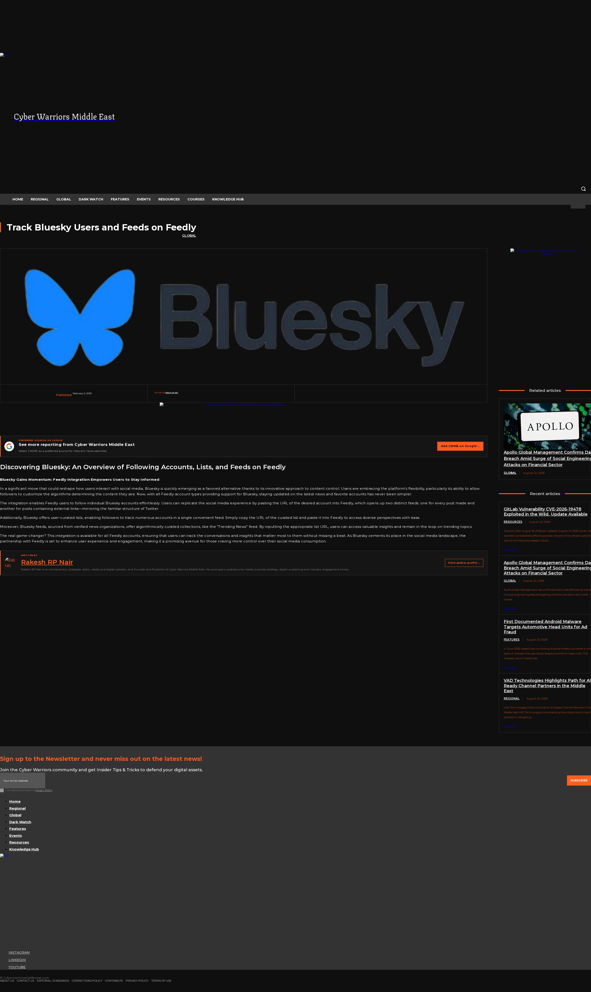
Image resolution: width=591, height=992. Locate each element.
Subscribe (579, 780)
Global (189, 235)
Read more (510, 549)
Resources (513, 521)
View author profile (464, 562)
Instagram (19, 952)
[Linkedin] (426, 396)
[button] (295, 188)
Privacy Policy (44, 790)
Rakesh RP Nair (171, 393)
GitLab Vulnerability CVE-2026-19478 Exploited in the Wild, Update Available (546, 512)
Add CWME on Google (460, 446)
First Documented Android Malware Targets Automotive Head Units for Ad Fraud (545, 627)
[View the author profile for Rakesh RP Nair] (10, 563)
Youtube (17, 967)
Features (511, 639)
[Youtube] (2, 967)
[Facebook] (356, 396)
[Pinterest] (391, 396)
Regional (511, 698)
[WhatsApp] (408, 396)
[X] (373, 396)
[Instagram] (2, 952)
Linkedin (17, 960)
